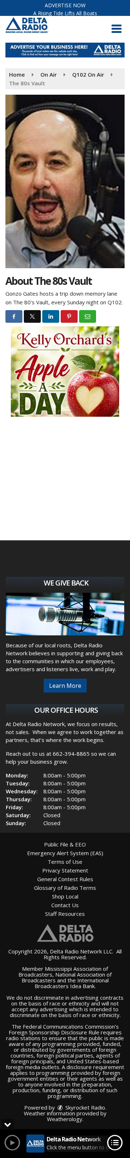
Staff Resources (65, 913)
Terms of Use (65, 861)
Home (17, 74)
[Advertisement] (65, 50)
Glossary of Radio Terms (65, 887)
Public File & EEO (65, 844)
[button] (116, 29)
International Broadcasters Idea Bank (72, 983)
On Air (48, 74)
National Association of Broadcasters (67, 977)
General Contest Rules (65, 879)
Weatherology (64, 1119)
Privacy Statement (65, 870)
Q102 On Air (88, 74)
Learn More (65, 686)
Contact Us (65, 905)
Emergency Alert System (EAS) (65, 853)
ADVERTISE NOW (65, 5)
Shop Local (65, 896)
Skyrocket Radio (84, 1107)
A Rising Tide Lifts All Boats (65, 13)
